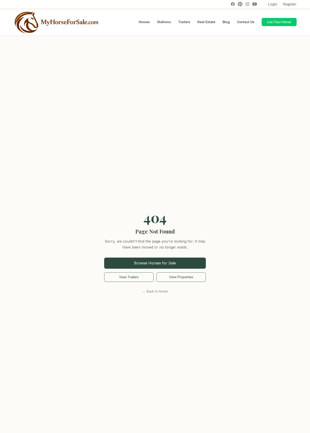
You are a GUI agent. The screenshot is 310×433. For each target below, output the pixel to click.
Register (290, 4)
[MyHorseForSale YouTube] (254, 4)
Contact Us (245, 22)
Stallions (164, 22)
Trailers (184, 22)
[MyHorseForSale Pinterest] (240, 4)
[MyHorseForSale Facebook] (233, 4)
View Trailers (129, 277)
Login (272, 4)
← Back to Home (155, 291)
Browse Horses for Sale (155, 263)
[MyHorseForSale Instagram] (247, 4)
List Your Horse (279, 22)
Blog (226, 22)
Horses (144, 22)
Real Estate (206, 22)
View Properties (181, 277)
